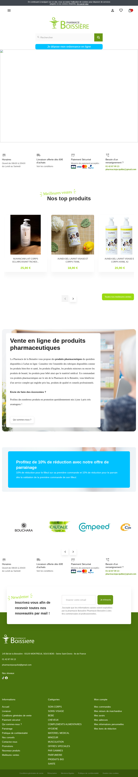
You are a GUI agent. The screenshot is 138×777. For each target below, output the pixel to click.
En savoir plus (83, 4)
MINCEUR (53, 737)
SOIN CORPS (55, 707)
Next (73, 551)
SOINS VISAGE (56, 711)
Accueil (5, 707)
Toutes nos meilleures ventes (118, 297)
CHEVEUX (53, 720)
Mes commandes (102, 707)
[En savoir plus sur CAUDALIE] (59, 527)
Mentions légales (67, 773)
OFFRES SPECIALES (59, 746)
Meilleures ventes (10, 755)
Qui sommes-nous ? (22, 420)
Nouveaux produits (11, 750)
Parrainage (7, 728)
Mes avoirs (99, 715)
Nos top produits (69, 195)
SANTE (51, 764)
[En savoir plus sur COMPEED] (94, 527)
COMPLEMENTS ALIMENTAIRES (65, 724)
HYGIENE (53, 728)
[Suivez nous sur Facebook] (3, 686)
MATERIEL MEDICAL (58, 733)
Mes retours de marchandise (108, 711)
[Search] (98, 37)
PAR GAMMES (55, 750)
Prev (65, 551)
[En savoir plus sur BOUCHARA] (24, 527)
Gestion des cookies (110, 773)
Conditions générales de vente (16, 715)
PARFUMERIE (55, 755)
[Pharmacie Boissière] (69, 23)
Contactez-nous (9, 742)
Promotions (7, 746)
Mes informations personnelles (109, 724)
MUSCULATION (56, 742)
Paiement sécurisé (11, 720)
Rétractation (52, 773)
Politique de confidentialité (15, 733)
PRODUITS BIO (56, 759)
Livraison (6, 711)
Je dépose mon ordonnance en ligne (69, 46)
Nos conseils (8, 737)
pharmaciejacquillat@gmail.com (16, 665)
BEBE (51, 715)
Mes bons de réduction (105, 728)
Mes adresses (101, 720)
